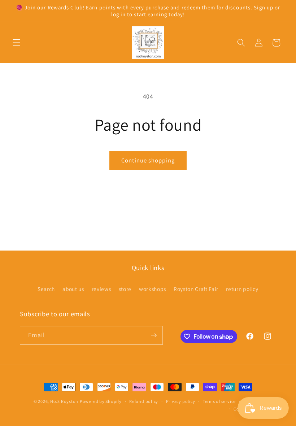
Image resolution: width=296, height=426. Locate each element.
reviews (101, 288)
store (125, 288)
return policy (242, 288)
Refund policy (143, 401)
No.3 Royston (64, 401)
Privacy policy (180, 401)
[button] (16, 42)
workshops (152, 288)
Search (46, 288)
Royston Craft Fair (196, 288)
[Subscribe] (153, 335)
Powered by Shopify (101, 401)
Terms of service (219, 401)
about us (73, 288)
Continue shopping (148, 160)
